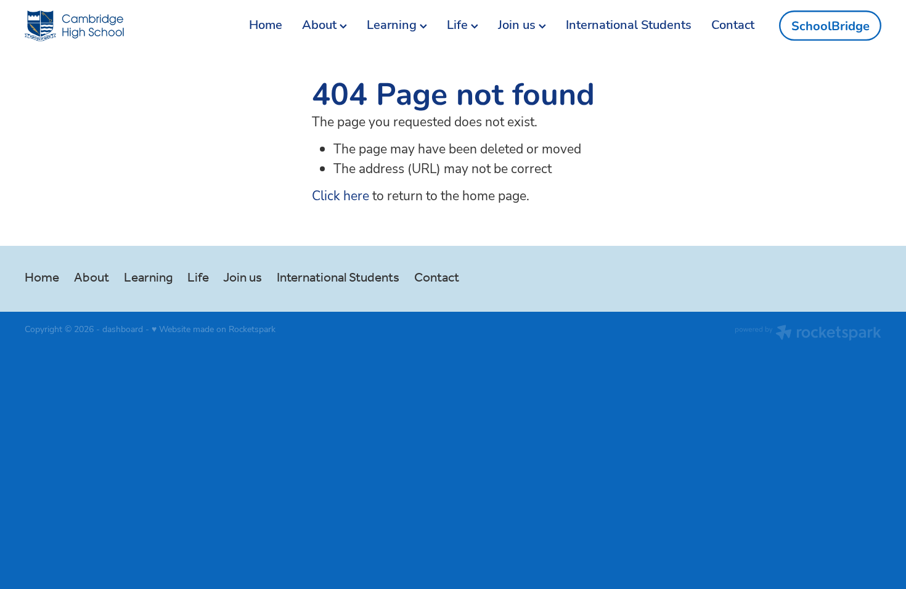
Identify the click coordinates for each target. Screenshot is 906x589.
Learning (393, 24)
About (321, 24)
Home (265, 24)
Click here (340, 195)
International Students (629, 24)
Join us (518, 24)
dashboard (122, 329)
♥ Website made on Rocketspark (213, 329)
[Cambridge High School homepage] (110, 25)
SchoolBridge (830, 25)
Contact (732, 24)
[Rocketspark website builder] (808, 334)
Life (459, 24)
